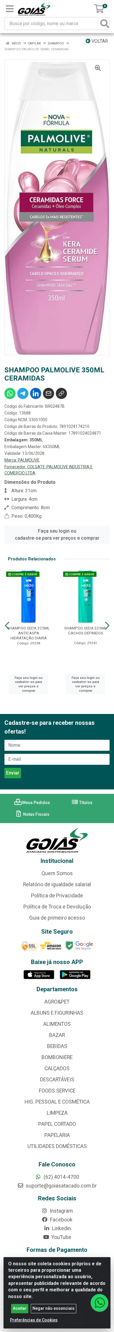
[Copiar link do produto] (61, 393)
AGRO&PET (57, 1002)
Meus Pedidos (35, 802)
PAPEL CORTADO (57, 1124)
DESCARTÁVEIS (57, 1080)
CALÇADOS (57, 1068)
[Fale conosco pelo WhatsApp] (99, 1303)
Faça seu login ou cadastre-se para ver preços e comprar (57, 534)
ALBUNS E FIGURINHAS (57, 1013)
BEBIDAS (57, 1046)
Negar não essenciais (53, 1308)
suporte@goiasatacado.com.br (61, 1186)
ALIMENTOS (57, 1024)
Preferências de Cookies (34, 1320)
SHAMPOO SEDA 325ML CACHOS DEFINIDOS (85, 630)
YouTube (60, 1237)
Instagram (61, 1211)
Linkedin (61, 1228)
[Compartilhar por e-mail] (48, 393)
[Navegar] (7, 626)
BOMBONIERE (57, 1057)
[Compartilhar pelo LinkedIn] (35, 393)
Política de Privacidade (57, 896)
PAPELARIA (57, 1135)
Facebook (60, 1220)
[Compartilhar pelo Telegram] (22, 393)
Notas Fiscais (35, 814)
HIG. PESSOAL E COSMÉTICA (57, 1102)
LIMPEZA (57, 1113)
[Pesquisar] (104, 24)
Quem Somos (57, 873)
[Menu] (9, 9)
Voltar (99, 41)
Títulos (85, 802)
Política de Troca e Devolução (57, 907)
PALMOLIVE (28, 460)
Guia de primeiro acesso (57, 918)
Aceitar (20, 1308)
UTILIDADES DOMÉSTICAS (57, 1146)
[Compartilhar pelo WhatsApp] (9, 393)
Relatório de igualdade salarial (57, 884)
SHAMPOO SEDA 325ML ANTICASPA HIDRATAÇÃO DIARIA (28, 633)
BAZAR (57, 1035)
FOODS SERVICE (57, 1091)
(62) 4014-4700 (60, 1177)
